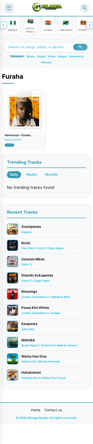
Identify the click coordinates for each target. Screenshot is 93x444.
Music (31, 56)
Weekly (31, 174)
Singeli (41, 56)
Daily (14, 174)
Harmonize (76, 56)
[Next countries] (89, 25)
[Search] (84, 7)
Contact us (53, 410)
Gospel (62, 56)
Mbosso (46, 62)
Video (52, 56)
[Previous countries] (3, 25)
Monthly (51, 174)
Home (35, 410)
